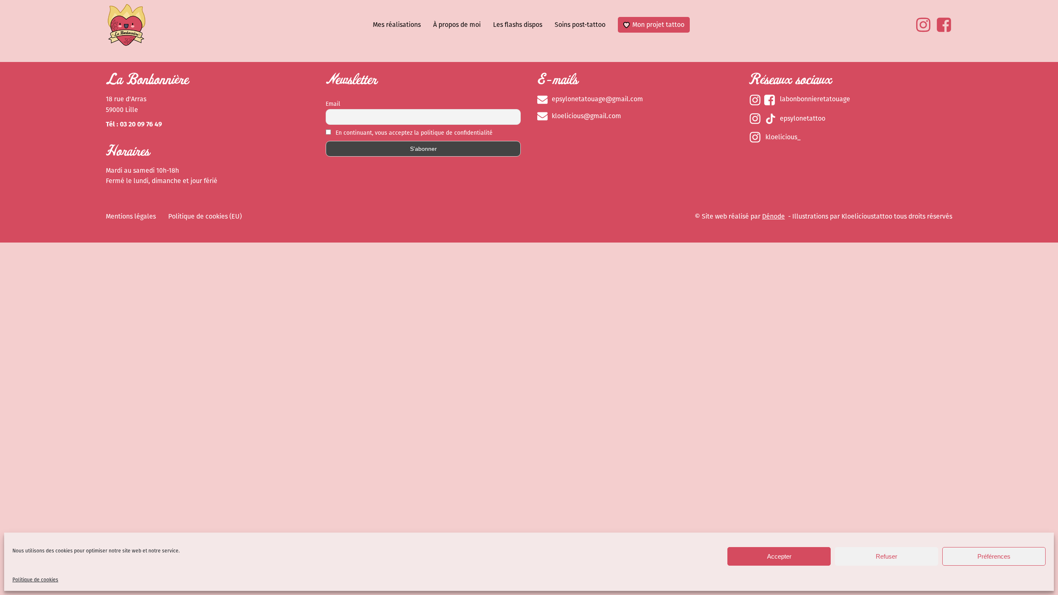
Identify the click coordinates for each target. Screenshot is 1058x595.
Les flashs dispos (517, 25)
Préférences (993, 556)
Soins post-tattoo (580, 25)
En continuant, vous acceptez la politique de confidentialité (413, 132)
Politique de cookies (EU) (205, 216)
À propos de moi (457, 25)
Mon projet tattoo (658, 25)
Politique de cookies (35, 580)
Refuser (886, 556)
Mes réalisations (397, 25)
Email (333, 103)
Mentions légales (131, 216)
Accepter (779, 556)
